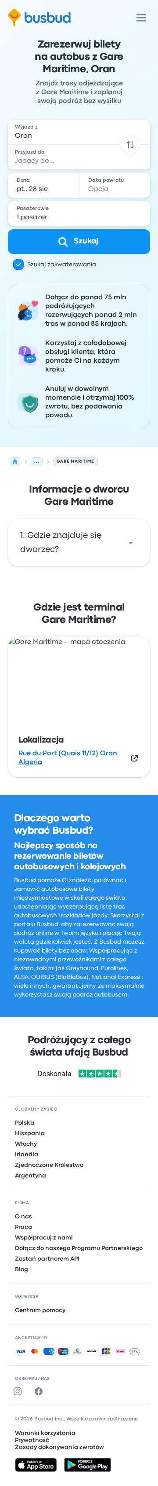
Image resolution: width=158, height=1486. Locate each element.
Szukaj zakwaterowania (61, 264)
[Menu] (141, 17)
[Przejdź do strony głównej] (39, 17)
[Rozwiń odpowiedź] (130, 542)
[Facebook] (40, 1391)
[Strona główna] (15, 461)
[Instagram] (19, 1391)
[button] (130, 145)
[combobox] (79, 132)
